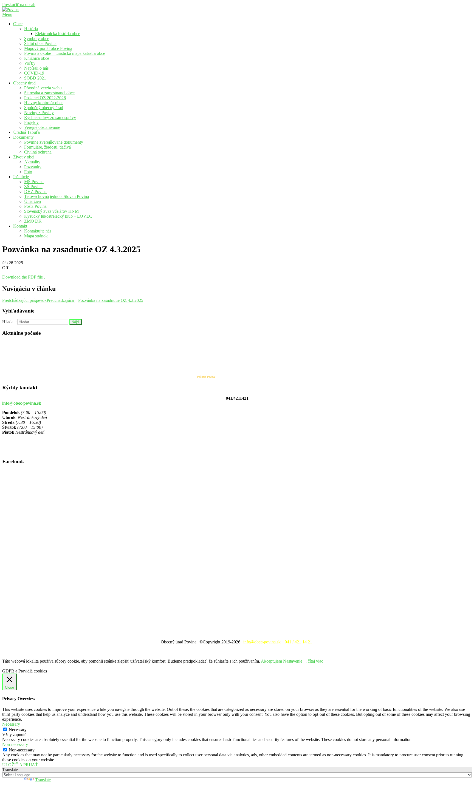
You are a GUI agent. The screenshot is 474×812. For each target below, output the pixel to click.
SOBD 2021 (35, 78)
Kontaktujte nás (37, 231)
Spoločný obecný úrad (43, 107)
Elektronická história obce (57, 33)
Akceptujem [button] (271, 661)
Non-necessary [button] (15, 744)
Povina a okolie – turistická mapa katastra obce (64, 53)
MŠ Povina (34, 181)
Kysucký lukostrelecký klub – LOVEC (58, 216)
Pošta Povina (35, 206)
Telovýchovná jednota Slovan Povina (56, 196)
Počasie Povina (206, 377)
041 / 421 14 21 (299, 642)
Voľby (29, 63)
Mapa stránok (36, 236)
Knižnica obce (36, 58)
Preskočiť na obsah (18, 4)
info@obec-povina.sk (21, 403)
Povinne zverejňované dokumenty (53, 142)
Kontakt (20, 226)
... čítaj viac (313, 661)
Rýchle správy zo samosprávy (50, 117)
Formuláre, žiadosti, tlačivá (47, 147)
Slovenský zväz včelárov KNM (51, 211)
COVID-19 (34, 73)
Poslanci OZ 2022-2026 (45, 97)
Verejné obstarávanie (42, 127)
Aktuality (32, 162)
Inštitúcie (21, 176)
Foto (28, 171)
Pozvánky (32, 166)
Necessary (18, 729)
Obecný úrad (24, 83)
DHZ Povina (35, 191)
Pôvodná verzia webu (43, 88)
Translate (43, 779)
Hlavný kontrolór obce (43, 102)
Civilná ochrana (38, 152)
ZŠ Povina (33, 186)
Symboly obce (36, 38)
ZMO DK (33, 221)
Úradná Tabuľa (26, 132)
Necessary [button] (11, 724)
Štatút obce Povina (40, 43)
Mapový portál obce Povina (48, 48)
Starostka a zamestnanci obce (49, 92)
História (31, 28)
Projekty (31, 122)
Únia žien (32, 201)
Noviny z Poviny (39, 112)
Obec (17, 23)
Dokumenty (23, 137)
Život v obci (23, 157)
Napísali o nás (36, 68)
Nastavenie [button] (292, 661)
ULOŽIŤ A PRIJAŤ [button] (20, 764)
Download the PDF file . (23, 277)
